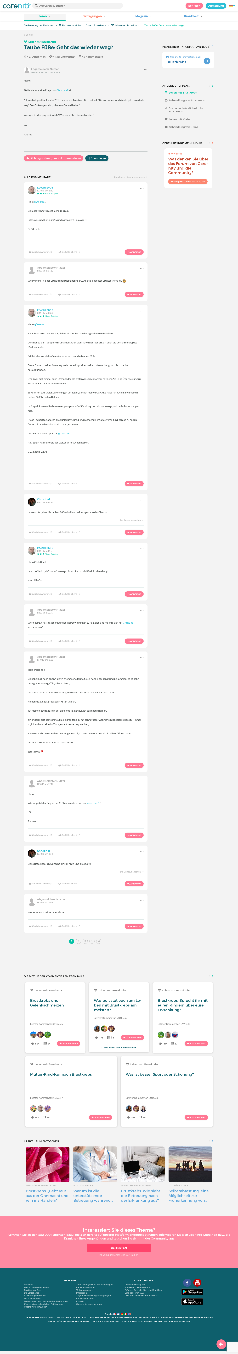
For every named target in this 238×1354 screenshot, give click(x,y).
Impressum (82, 1293)
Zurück (29, 35)
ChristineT (62, 90)
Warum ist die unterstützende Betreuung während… (93, 1196)
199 (133, 1117)
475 (101, 1037)
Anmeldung (216, 5)
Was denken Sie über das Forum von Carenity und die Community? (188, 166)
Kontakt (80, 1301)
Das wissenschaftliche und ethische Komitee (46, 1301)
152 (37, 1117)
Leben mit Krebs (179, 119)
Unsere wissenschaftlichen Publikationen (44, 1304)
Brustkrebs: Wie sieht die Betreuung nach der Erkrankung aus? (140, 1196)
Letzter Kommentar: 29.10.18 (174, 1023)
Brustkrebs (176, 62)
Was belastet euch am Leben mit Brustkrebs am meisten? (117, 1005)
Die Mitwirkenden (32, 1298)
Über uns (28, 1284)
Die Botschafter (31, 1293)
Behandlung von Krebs (183, 127)
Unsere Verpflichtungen (35, 1307)
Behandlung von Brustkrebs (187, 100)
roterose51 (93, 802)
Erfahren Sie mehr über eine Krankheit (143, 1290)
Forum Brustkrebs (96, 25)
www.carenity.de (50, 1317)
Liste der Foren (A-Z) (134, 1293)
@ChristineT (65, 433)
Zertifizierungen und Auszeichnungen (94, 1284)
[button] (45, 17)
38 (112, 1037)
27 (176, 1043)
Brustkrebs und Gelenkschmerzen (47, 1002)
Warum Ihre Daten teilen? (36, 1287)
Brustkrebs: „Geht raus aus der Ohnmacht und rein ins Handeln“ (47, 1196)
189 (165, 1043)
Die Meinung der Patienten (39, 25)
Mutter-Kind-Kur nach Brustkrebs (61, 1074)
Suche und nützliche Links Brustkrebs (186, 110)
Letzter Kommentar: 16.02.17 (46, 1097)
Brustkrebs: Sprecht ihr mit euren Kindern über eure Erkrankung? (183, 1005)
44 (49, 1043)
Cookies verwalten (85, 1298)
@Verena (39, 324)
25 (48, 1117)
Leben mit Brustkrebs (127, 25)
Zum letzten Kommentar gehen (130, 177)
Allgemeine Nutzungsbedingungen (93, 1295)
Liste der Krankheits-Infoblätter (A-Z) (142, 1295)
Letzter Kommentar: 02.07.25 (46, 1023)
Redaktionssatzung (85, 1287)
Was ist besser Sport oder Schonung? (160, 1074)
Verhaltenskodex (84, 1290)
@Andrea (39, 201)
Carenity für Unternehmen (89, 1304)
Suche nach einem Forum (137, 1287)
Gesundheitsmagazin (135, 1284)
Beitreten (194, 5)
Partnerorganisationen (35, 1295)
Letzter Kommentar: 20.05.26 (110, 1017)
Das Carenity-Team (33, 1290)
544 (37, 1043)
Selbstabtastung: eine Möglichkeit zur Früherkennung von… (189, 1196)
